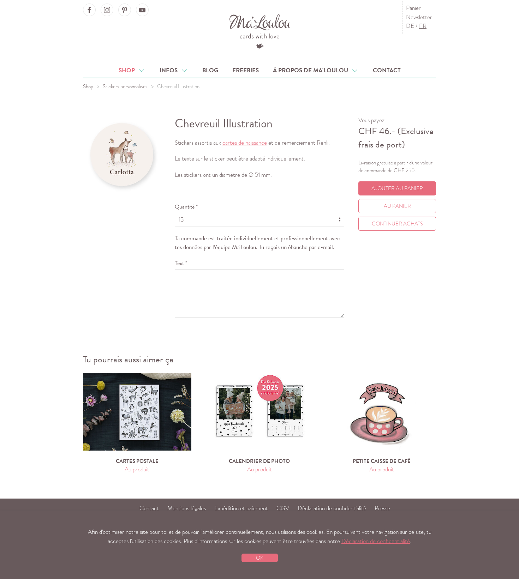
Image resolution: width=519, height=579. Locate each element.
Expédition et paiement (241, 508)
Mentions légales (186, 508)
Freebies (245, 70)
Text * (181, 263)
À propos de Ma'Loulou (312, 70)
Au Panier (397, 206)
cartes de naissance (244, 142)
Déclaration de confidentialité (332, 508)
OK (259, 558)
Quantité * (186, 207)
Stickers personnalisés (125, 86)
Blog (210, 70)
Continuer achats (397, 224)
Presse (382, 508)
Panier (413, 8)
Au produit (137, 469)
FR (422, 26)
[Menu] (259, 30)
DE (410, 26)
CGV (282, 508)
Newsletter (419, 17)
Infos (170, 70)
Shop (128, 70)
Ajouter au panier (397, 188)
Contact (387, 70)
